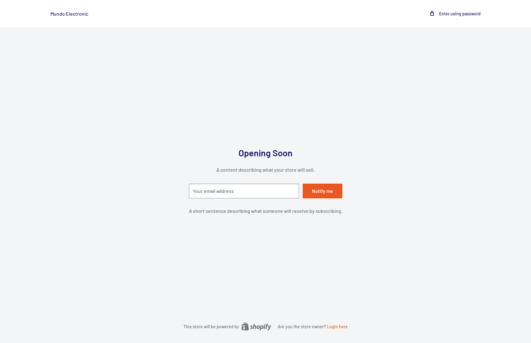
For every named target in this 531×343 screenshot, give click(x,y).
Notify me (322, 191)
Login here (337, 326)
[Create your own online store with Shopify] (256, 326)
